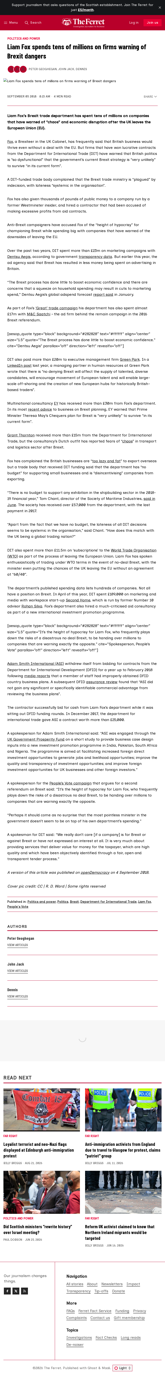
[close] (159, 7)
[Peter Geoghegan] (11, 69)
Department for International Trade (108, 902)
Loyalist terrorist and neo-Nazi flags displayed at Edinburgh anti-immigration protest (38, 1149)
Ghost (92, 1368)
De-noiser (75, 1344)
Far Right (10, 1136)
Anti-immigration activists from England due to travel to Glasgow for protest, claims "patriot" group (122, 1149)
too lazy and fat (106, 461)
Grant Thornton (21, 435)
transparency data (95, 256)
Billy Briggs (12, 1163)
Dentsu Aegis (19, 256)
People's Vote (17, 907)
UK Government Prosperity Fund (35, 739)
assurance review (102, 682)
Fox (10, 141)
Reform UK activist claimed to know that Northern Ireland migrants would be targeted (119, 1232)
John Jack (66, 69)
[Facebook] (7, 1291)
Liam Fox (144, 902)
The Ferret (52, 1368)
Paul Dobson (12, 1239)
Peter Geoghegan (43, 69)
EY (56, 403)
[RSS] (24, 1291)
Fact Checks (106, 1337)
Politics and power (23, 38)
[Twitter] (15, 1291)
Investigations (79, 1337)
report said (103, 294)
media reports (37, 675)
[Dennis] (23, 69)
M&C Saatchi (38, 314)
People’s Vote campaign (70, 783)
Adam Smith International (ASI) (35, 663)
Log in (134, 23)
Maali (106, 1368)
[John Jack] (17, 69)
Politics (62, 902)
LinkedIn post (19, 365)
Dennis (81, 69)
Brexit (74, 902)
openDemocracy (95, 872)
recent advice (40, 409)
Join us (152, 23)
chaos (127, 441)
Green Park (130, 359)
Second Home (78, 600)
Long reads (131, 1337)
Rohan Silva (31, 606)
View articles (17, 945)
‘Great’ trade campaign (56, 308)
